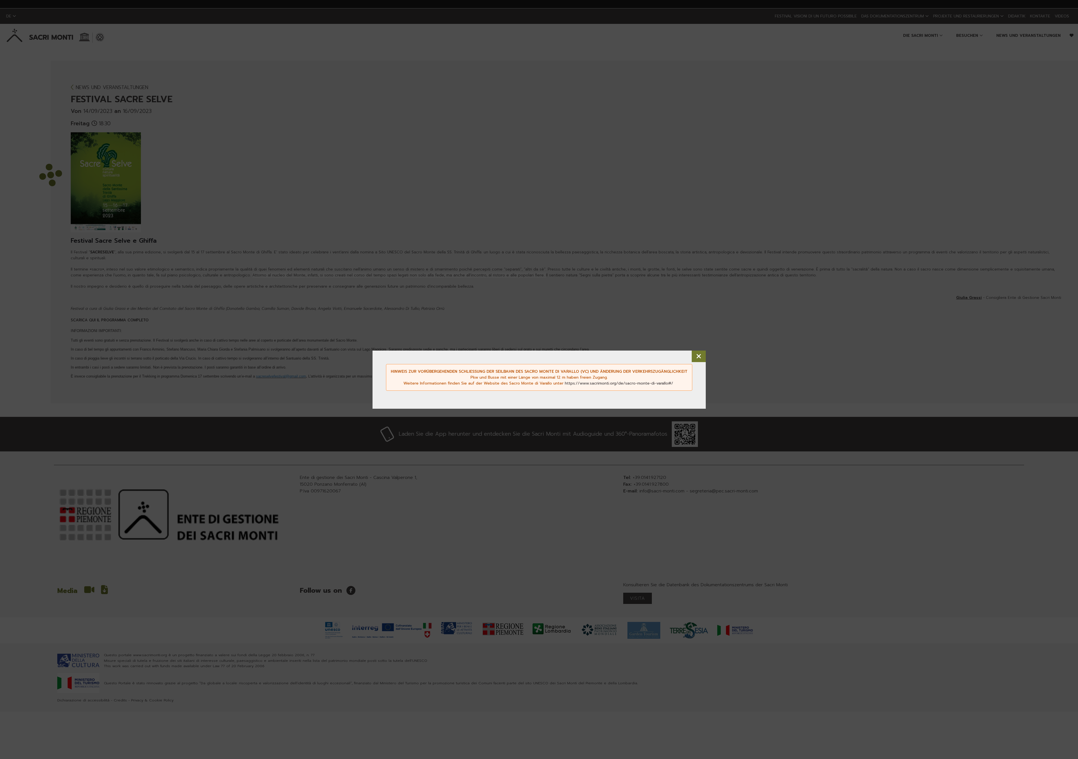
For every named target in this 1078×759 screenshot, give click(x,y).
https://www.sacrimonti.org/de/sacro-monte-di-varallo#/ (619, 383)
